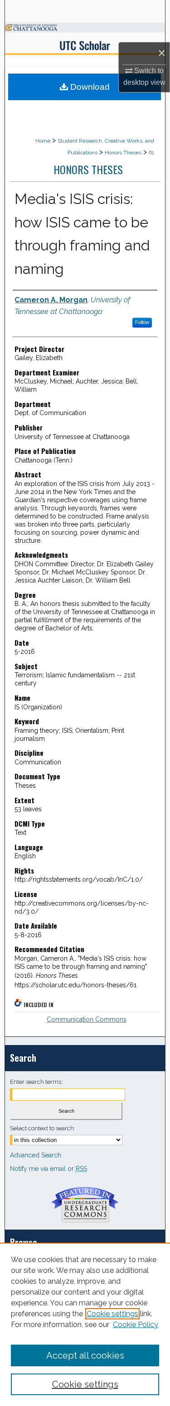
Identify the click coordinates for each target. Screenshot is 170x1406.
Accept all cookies (85, 1355)
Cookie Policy (135, 1324)
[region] (85, 1324)
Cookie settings (112, 1313)
